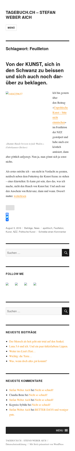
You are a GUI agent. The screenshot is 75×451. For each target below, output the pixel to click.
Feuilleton (58, 228)
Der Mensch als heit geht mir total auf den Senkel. (36, 341)
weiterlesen (20, 196)
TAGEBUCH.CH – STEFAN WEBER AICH (30, 14)
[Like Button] (10, 207)
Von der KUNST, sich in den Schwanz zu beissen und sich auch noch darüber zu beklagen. (35, 73)
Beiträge (28, 228)
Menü (11, 27)
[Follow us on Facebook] (10, 287)
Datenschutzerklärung (16, 444)
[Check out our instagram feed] (37, 287)
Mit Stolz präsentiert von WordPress (46, 444)
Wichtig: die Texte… (20, 356)
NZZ (15, 231)
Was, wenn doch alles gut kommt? (28, 361)
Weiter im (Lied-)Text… (22, 351)
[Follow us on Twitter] (19, 287)
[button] (59, 430)
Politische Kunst (27, 231)
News (37, 228)
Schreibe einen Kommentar (52, 231)
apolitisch (47, 228)
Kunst (9, 231)
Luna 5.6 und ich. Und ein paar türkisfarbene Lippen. (38, 346)
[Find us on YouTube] (28, 287)
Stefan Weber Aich (19, 390)
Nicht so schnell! (44, 390)
